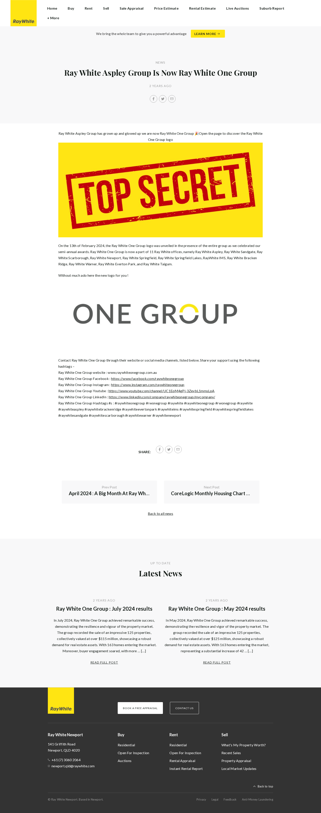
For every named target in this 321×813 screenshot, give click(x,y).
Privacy (201, 799)
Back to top (265, 786)
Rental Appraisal (182, 761)
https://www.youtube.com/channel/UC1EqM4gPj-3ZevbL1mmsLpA (162, 391)
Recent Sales (231, 753)
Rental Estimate (202, 8)
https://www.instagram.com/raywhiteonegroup (148, 385)
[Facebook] (153, 99)
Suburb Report (271, 8)
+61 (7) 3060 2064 (66, 760)
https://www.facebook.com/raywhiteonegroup (147, 378)
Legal (215, 799)
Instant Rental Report (186, 768)
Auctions (124, 761)
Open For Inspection (133, 753)
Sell (224, 734)
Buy (121, 734)
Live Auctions (237, 8)
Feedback (230, 799)
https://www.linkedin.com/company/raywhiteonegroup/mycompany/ (162, 397)
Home (52, 8)
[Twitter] (162, 99)
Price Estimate (166, 8)
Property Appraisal (236, 761)
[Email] (172, 99)
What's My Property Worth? (243, 745)
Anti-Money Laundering (257, 799)
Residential (126, 745)
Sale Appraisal (132, 8)
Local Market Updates (239, 768)
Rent (173, 734)
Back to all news (160, 513)
